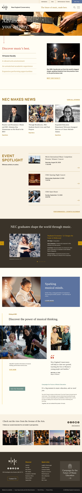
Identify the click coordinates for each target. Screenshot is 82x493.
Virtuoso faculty (9, 56)
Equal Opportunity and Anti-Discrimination (25, 490)
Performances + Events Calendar (67, 211)
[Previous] (2, 243)
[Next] (80, 243)
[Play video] (72, 32)
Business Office (29, 476)
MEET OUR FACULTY (53, 78)
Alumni (43, 478)
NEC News (28, 471)
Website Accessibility (7, 490)
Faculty (27, 467)
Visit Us (27, 465)
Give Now (12, 369)
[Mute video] (68, 32)
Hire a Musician (46, 476)
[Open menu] (78, 7)
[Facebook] (73, 422)
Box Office (28, 469)
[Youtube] (76, 422)
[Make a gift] (70, 471)
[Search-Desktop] (74, 7)
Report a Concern (46, 471)
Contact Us (12, 479)
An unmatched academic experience (17, 66)
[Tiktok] (71, 422)
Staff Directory (45, 467)
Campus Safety (46, 469)
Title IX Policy (40, 490)
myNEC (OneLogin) (47, 465)
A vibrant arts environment (13, 61)
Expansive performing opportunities (17, 71)
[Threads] (78, 422)
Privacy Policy (49, 490)
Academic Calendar (30, 473)
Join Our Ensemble (17, 389)
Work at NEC (28, 478)
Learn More (49, 300)
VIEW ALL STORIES (73, 99)
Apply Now (28, 480)
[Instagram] (68, 422)
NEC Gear (44, 480)
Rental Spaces (45, 473)
